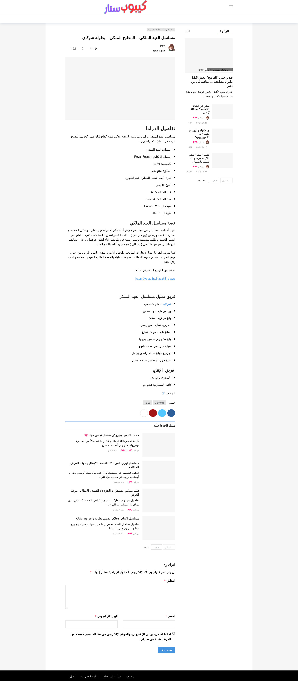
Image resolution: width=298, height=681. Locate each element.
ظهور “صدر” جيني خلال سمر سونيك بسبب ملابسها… (199, 158)
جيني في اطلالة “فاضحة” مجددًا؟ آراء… (200, 109)
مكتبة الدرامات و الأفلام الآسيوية (161, 29)
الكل (188, 30)
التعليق (169, 580)
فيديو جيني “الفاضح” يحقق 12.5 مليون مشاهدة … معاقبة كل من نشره (212, 81)
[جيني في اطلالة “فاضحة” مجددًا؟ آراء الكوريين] (222, 111)
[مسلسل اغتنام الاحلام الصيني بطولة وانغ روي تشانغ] (158, 528)
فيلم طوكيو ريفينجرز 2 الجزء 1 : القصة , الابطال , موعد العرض (105, 492)
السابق (168, 547)
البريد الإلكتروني (106, 616)
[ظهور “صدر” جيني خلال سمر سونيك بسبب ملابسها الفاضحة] (222, 160)
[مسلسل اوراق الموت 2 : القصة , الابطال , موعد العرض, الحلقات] (158, 472)
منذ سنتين (112, 450)
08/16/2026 (201, 171)
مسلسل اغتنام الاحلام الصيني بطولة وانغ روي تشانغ (107, 518)
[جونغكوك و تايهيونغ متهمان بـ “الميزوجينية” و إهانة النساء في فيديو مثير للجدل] (222, 136)
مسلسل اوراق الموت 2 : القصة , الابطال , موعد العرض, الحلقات (104, 465)
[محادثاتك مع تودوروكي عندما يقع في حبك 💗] (158, 445)
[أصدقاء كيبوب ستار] (173, 435)
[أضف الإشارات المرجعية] (66, 48)
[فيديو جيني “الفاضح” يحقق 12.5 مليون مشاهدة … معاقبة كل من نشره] (209, 55)
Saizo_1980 (126, 450)
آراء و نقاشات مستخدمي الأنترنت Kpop (219, 69)
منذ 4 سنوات (118, 481)
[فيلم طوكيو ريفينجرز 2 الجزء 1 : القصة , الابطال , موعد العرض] (158, 500)
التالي (157, 547)
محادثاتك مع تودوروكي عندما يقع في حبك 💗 (111, 435)
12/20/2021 (159, 51)
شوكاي (167, 303)
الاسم (170, 616)
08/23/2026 (201, 122)
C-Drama (159, 402)
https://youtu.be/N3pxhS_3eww (155, 278)
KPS (162, 46)
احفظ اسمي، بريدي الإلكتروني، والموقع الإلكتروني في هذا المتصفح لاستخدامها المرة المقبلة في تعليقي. (121, 636)
